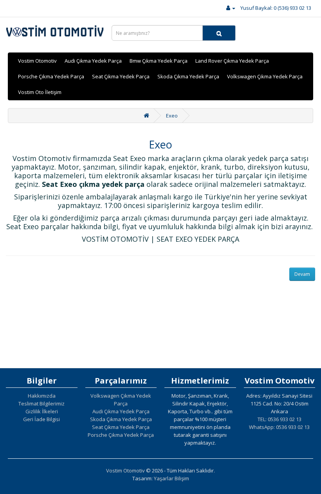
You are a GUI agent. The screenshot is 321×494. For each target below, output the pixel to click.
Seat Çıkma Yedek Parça (121, 76)
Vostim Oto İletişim (39, 92)
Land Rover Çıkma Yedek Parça (232, 60)
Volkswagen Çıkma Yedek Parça (265, 76)
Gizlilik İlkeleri (41, 411)
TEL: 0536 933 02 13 (279, 419)
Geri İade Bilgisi (41, 419)
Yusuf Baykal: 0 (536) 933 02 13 (275, 7)
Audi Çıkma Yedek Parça (93, 60)
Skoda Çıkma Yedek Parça (188, 76)
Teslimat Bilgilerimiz (41, 403)
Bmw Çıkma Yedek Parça (159, 60)
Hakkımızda (42, 395)
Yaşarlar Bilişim (171, 478)
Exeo (172, 115)
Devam (302, 274)
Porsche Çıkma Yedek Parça (51, 76)
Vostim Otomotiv (37, 60)
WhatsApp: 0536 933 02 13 (279, 427)
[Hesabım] (230, 7)
